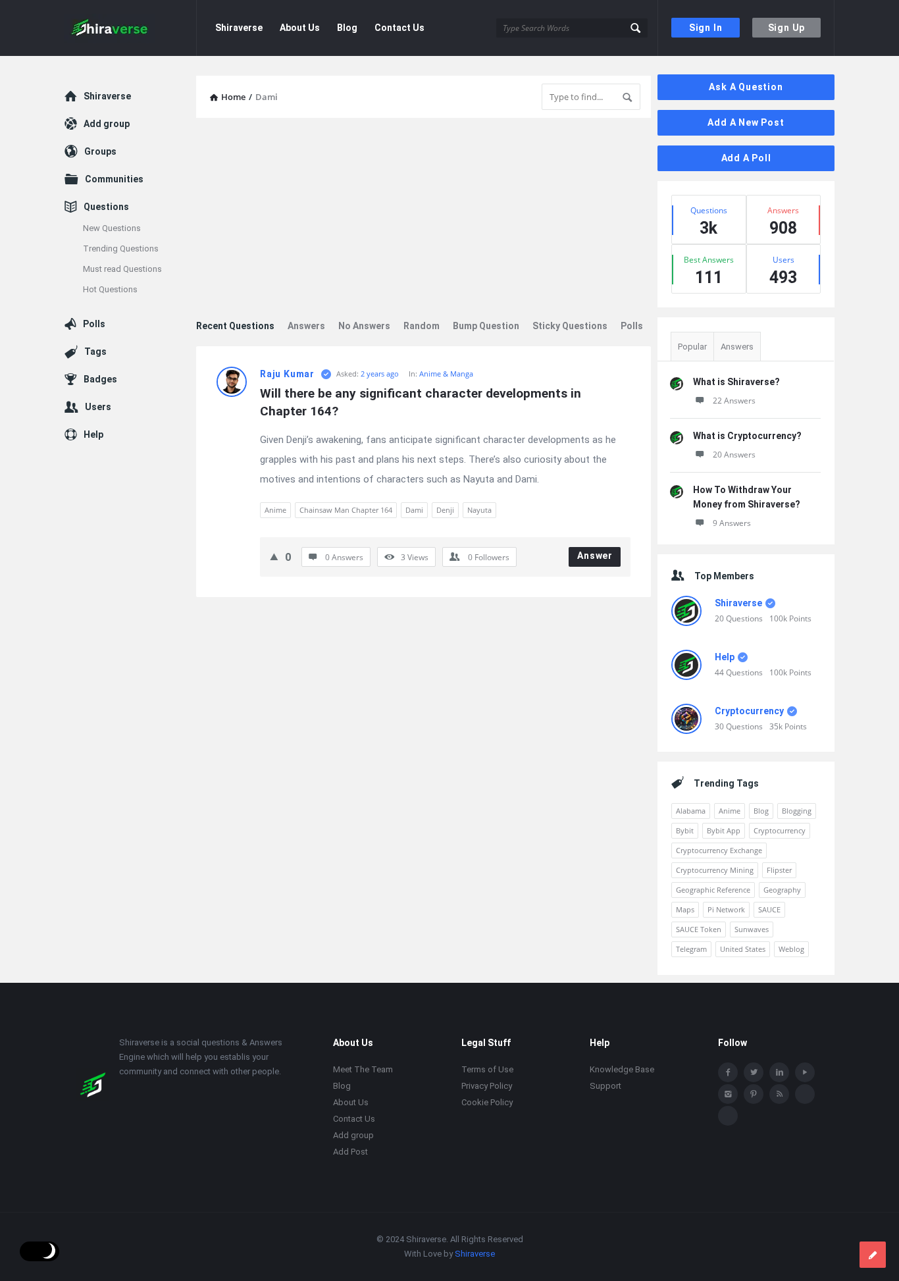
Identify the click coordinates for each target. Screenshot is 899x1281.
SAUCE (769, 909)
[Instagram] (728, 1094)
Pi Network (726, 909)
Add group (107, 123)
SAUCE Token (698, 929)
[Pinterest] (753, 1094)
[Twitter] (753, 1072)
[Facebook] (728, 1072)
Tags (95, 351)
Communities (114, 179)
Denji (445, 510)
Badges (100, 379)
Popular (692, 347)
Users (98, 407)
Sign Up (787, 27)
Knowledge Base (622, 1069)
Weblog (791, 949)
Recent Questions (235, 326)
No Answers (364, 326)
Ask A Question (746, 87)
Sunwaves (751, 929)
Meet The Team (363, 1069)
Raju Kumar (287, 374)
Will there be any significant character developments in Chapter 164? (422, 402)
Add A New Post (745, 122)
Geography (782, 890)
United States (742, 949)
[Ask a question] (873, 1255)
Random (421, 326)
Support (605, 1086)
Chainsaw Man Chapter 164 (345, 510)
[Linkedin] (779, 1072)
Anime (275, 510)
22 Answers (734, 400)
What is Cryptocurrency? (747, 436)
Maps (685, 909)
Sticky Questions (569, 326)
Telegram (691, 949)
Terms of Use (487, 1069)
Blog (347, 27)
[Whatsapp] (805, 1094)
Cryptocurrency (749, 711)
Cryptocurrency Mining (715, 870)
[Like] (274, 556)
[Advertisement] (423, 220)
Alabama (691, 811)
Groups (100, 151)
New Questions (112, 228)
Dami (414, 510)
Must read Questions (122, 269)
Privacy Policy (486, 1086)
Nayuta (479, 510)
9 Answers (732, 523)
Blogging (796, 811)
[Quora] (728, 1116)
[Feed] (779, 1094)
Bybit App (723, 830)
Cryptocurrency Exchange (719, 850)
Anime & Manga (446, 374)
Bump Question (486, 326)
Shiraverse (239, 27)
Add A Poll (746, 158)
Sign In (706, 27)
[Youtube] (805, 1072)
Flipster (779, 870)
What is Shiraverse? (736, 382)
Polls (632, 326)
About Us (300, 27)
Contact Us (399, 27)
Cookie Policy (487, 1102)
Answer (595, 555)
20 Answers (734, 454)
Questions (106, 206)
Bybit (685, 830)
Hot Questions (110, 289)
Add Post (350, 1152)
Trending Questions (121, 248)
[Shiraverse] (130, 28)
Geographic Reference (713, 890)
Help (724, 657)
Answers (306, 326)
